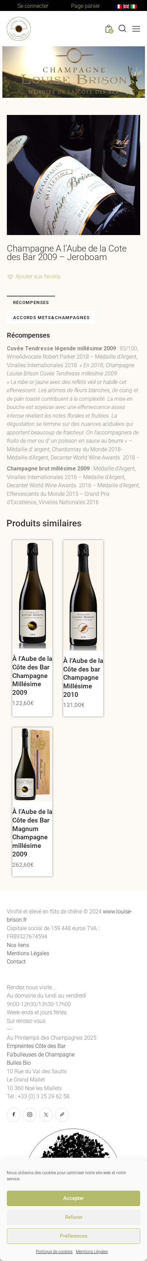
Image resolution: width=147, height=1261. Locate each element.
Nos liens (18, 945)
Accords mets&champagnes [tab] (51, 317)
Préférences (74, 1236)
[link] (62, 1115)
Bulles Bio (19, 1063)
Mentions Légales (92, 1251)
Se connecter (32, 6)
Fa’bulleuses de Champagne (41, 1054)
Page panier (85, 6)
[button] (136, 29)
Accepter (73, 1198)
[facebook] (14, 1115)
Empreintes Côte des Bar (36, 1046)
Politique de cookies (54, 1251)
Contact (16, 961)
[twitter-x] (46, 1115)
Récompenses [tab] (31, 302)
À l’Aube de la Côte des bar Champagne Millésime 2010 (83, 678)
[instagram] (30, 1115)
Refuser (73, 1217)
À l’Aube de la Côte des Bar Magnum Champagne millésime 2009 (32, 833)
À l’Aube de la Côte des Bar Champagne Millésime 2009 (32, 676)
